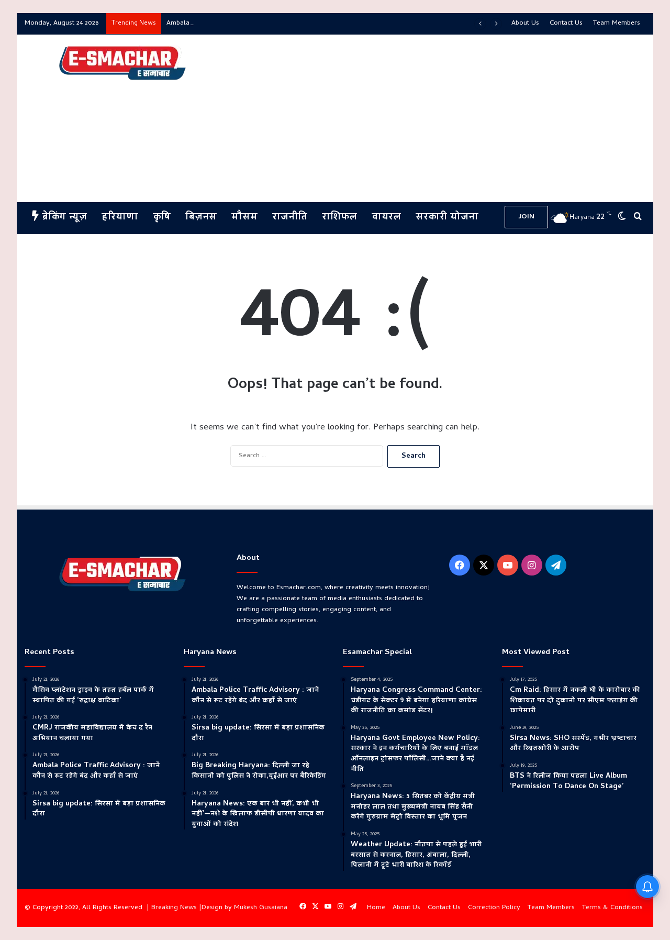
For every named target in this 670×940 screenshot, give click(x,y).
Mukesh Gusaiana (260, 907)
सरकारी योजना (447, 217)
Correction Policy (494, 907)
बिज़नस (201, 217)
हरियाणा (120, 217)
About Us (525, 23)
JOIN (526, 217)
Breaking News (174, 907)
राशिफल (339, 217)
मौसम (244, 217)
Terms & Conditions (612, 907)
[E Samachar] (121, 63)
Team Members (616, 23)
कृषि (162, 217)
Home (376, 907)
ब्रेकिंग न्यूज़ (63, 217)
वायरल (386, 217)
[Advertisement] (441, 118)
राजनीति (289, 217)
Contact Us (566, 23)
